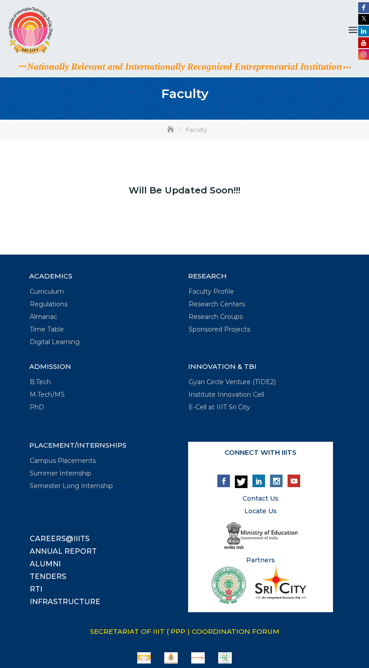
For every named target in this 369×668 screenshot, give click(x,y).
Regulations (49, 304)
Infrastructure (65, 601)
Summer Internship (60, 473)
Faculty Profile (211, 291)
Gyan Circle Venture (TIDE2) (232, 382)
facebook (223, 481)
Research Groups (216, 317)
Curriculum (47, 291)
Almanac (43, 317)
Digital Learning (55, 342)
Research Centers (217, 304)
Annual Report (63, 551)
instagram (276, 481)
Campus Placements (63, 461)
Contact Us (261, 498)
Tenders (48, 576)
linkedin (258, 481)
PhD (37, 407)
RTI (36, 589)
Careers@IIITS (60, 538)
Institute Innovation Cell (226, 394)
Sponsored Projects (219, 329)
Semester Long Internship (71, 486)
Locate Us (260, 511)
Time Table (47, 329)
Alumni (45, 563)
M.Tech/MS (47, 394)
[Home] (171, 129)
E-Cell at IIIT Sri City (219, 407)
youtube (294, 481)
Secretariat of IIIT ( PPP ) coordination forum (184, 631)
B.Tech (40, 382)
